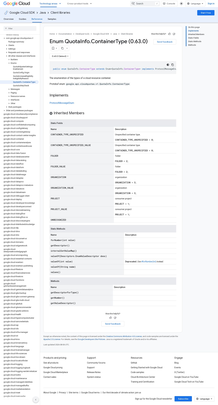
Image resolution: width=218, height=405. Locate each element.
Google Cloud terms (90, 392)
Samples (52, 19)
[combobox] (145, 3)
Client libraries (60, 13)
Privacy (62, 392)
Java (43, 13)
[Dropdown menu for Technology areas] (61, 3)
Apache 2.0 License (51, 339)
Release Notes (94, 372)
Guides (22, 19)
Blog (176, 363)
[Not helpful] (174, 34)
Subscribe (183, 398)
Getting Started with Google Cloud (146, 367)
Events (177, 367)
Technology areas (48, 3)
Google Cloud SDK (22, 13)
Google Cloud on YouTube (186, 377)
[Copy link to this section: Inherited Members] (87, 113)
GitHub (134, 363)
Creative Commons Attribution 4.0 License (124, 336)
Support (91, 367)
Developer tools (82, 34)
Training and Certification (142, 382)
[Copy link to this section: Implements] (71, 95)
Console (171, 3)
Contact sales (49, 377)
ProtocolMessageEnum (62, 103)
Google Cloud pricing (52, 367)
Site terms (73, 392)
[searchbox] (20, 28)
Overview (8, 19)
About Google (49, 392)
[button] (19, 38)
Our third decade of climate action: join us (121, 392)
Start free (206, 12)
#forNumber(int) (148, 261)
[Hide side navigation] (36, 400)
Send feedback (164, 41)
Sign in (211, 3)
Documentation (65, 34)
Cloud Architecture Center (143, 377)
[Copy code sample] (172, 64)
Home (52, 34)
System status (94, 377)
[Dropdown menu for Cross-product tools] (91, 3)
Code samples (137, 372)
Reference (37, 19)
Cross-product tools (77, 3)
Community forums (96, 363)
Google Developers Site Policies (91, 339)
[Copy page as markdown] (62, 48)
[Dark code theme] (168, 64)
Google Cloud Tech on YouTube (188, 382)
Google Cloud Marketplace (55, 372)
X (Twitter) (179, 372)
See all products (50, 363)
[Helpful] (169, 34)
